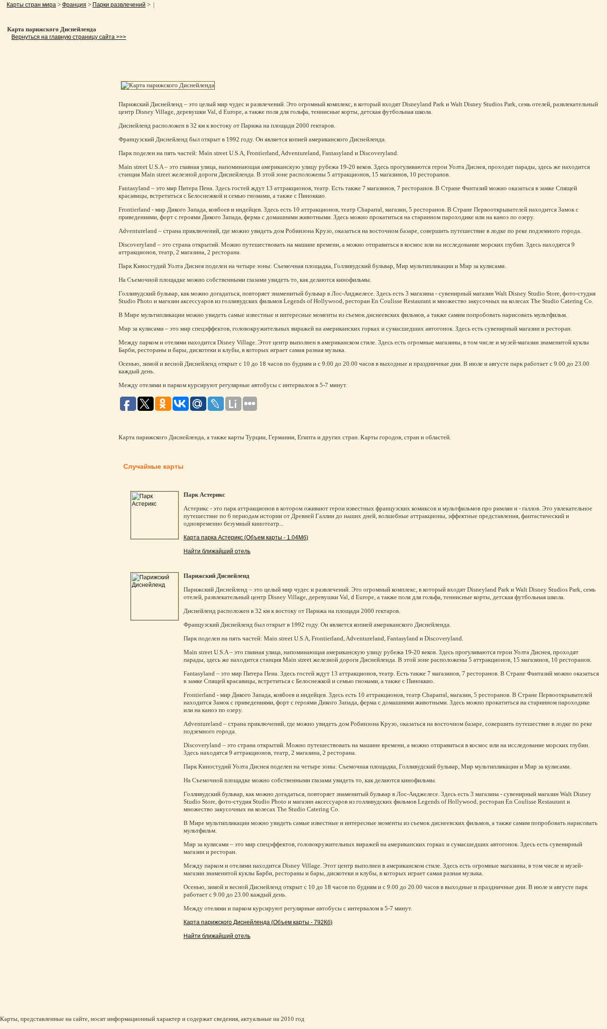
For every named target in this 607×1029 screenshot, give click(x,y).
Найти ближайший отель (217, 551)
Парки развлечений (119, 4)
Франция (74, 4)
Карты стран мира (31, 4)
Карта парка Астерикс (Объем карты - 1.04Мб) (246, 537)
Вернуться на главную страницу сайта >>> (68, 37)
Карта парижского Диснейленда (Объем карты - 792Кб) (258, 922)
